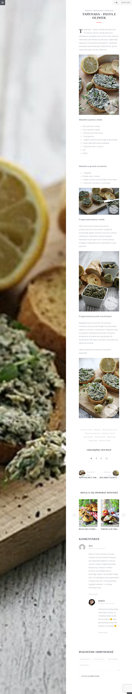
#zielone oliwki (105, 441)
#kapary (97, 430)
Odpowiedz (93, 594)
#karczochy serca (109, 430)
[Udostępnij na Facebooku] (96, 458)
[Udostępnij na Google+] (101, 458)
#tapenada (111, 437)
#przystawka (100, 437)
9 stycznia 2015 (100, 548)
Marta (101, 601)
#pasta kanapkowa (92, 433)
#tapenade (93, 441)
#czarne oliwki (87, 430)
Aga (91, 546)
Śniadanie (109, 11)
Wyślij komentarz (90, 676)
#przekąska (88, 437)
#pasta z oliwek (108, 433)
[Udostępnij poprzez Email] (107, 458)
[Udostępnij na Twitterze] (91, 458)
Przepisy (88, 11)
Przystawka (98, 11)
